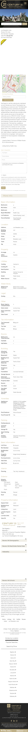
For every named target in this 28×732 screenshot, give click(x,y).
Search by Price (12, 646)
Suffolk (18, 619)
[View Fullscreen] (4, 82)
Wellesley (12, 696)
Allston (12, 658)
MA (14, 619)
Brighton (12, 652)
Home (3, 619)
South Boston (12, 684)
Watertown (12, 690)
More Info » (5, 530)
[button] (24, 24)
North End (12, 678)
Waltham (12, 687)
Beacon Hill (12, 664)
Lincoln (12, 672)
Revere (24, 619)
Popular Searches (12, 642)
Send (3, 187)
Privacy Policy (17, 184)
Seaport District (12, 681)
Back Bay (12, 661)
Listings (9, 619)
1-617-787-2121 (10, 534)
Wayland (12, 693)
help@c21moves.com (14, 714)
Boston (12, 667)
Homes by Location (11, 638)
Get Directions (7, 100)
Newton (12, 675)
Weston (12, 655)
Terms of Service (21, 190)
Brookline (12, 669)
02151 (5, 621)
